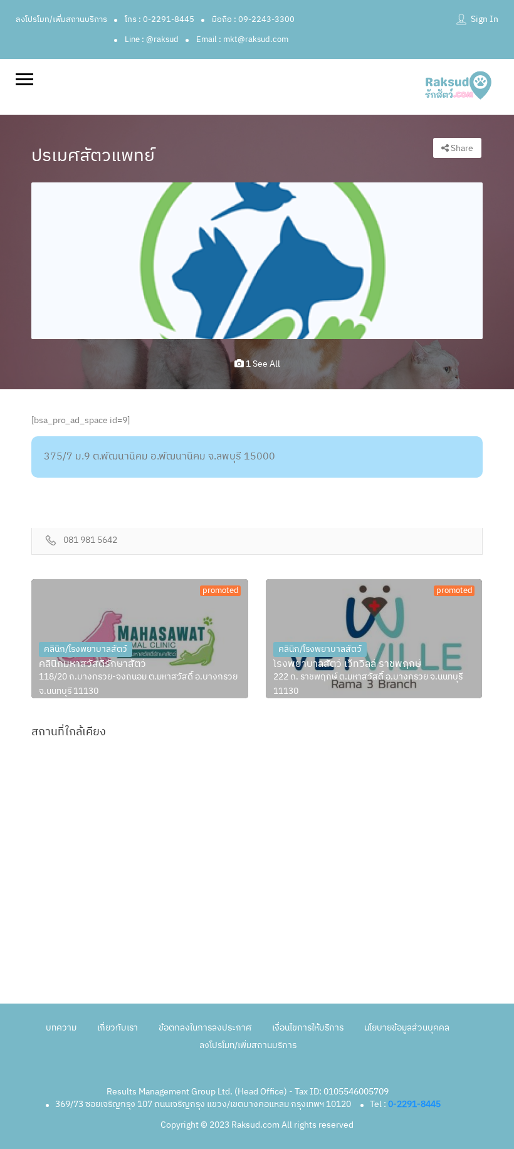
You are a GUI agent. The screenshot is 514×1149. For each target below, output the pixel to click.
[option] (257, 260)
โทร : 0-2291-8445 (159, 19)
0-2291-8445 (414, 1104)
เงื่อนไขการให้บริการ (308, 1027)
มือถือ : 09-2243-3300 (253, 19)
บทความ (61, 1027)
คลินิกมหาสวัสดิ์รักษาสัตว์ (92, 664)
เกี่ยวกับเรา (117, 1027)
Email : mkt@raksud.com (242, 39)
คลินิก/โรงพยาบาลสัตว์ (85, 649)
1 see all (262, 364)
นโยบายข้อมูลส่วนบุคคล (406, 1027)
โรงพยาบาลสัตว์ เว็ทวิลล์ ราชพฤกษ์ (347, 664)
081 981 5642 (90, 540)
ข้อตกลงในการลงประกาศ (205, 1027)
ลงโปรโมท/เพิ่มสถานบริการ (61, 19)
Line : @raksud (152, 39)
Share (461, 148)
